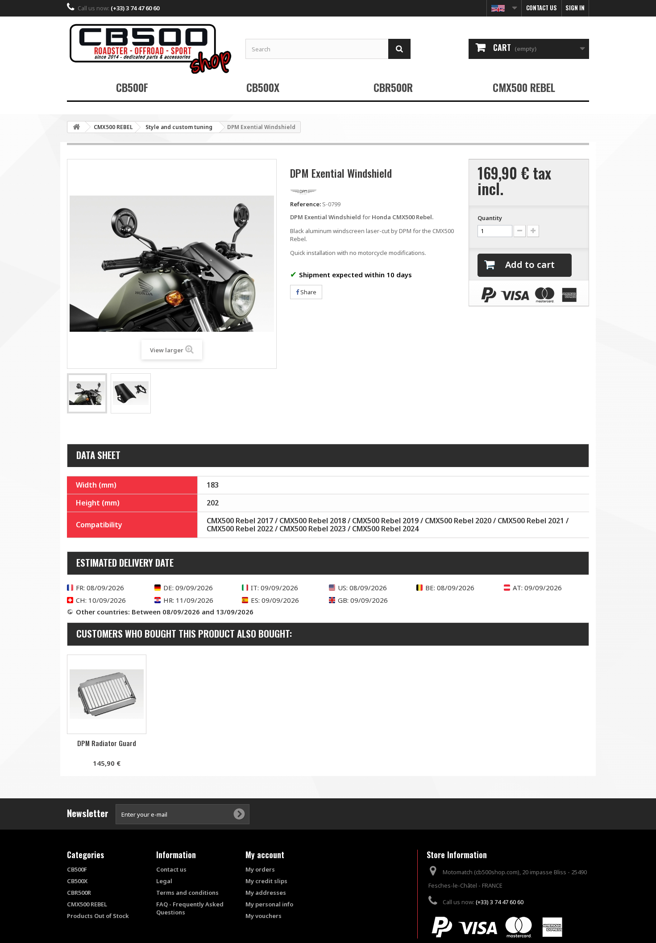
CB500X (262, 87)
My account (264, 854)
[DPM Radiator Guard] (106, 694)
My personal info (269, 904)
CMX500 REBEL (524, 87)
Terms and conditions (187, 893)
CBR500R (393, 87)
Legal (164, 881)
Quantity (489, 218)
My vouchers (263, 916)
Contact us (541, 7)
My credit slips (266, 881)
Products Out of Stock (98, 916)
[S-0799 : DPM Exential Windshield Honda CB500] (87, 393)
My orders (260, 869)
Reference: (305, 204)
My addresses (265, 893)
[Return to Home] (76, 127)
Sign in (575, 7)
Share (307, 292)
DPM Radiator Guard (106, 743)
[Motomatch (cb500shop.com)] (149, 48)
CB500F (132, 87)
